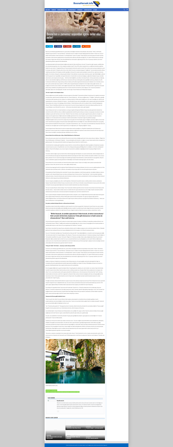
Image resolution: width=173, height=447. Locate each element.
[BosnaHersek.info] (86, 4)
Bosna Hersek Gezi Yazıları (63, 391)
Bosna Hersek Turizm (74, 391)
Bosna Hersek (54, 391)
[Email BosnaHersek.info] (58, 411)
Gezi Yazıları (54, 390)
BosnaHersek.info (52, 40)
